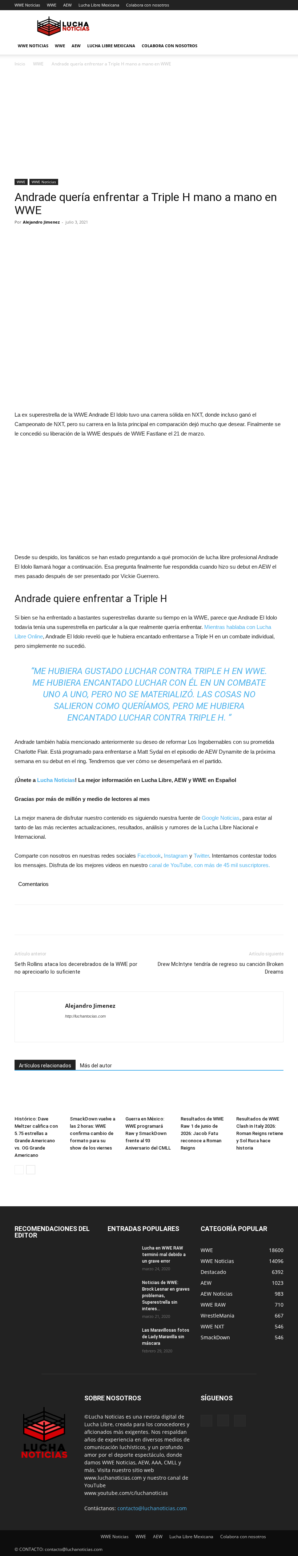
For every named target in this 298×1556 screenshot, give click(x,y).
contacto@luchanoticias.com (152, 1508)
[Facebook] (22, 238)
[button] (274, 46)
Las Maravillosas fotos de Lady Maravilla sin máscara (165, 1337)
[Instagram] (223, 1420)
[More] (89, 238)
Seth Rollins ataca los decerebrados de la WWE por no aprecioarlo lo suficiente (76, 968)
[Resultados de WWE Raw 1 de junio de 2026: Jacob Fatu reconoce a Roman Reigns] (204, 1096)
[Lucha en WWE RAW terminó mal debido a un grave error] (122, 1255)
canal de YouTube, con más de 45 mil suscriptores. (209, 865)
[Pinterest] (55, 238)
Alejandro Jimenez (41, 222)
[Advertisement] (149, 125)
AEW (67, 5)
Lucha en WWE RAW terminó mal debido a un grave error (164, 1255)
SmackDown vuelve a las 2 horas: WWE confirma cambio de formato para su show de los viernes (92, 1133)
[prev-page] (19, 1169)
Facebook (149, 856)
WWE (51, 5)
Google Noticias (220, 818)
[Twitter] (38, 238)
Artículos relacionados (45, 1065)
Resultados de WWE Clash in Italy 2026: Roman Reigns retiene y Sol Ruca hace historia (259, 1133)
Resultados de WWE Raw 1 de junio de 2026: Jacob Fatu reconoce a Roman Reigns (202, 1133)
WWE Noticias (27, 5)
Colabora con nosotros (147, 5)
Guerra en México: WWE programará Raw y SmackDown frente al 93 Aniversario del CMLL (148, 1133)
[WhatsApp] (72, 238)
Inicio (20, 64)
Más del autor (96, 1065)
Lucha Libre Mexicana (98, 5)
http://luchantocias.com (85, 1016)
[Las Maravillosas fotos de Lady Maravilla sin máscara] (122, 1337)
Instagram (176, 856)
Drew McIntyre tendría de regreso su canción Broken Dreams (220, 968)
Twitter (201, 856)
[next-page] (30, 1169)
